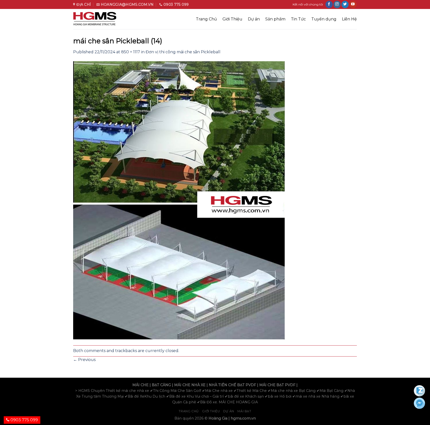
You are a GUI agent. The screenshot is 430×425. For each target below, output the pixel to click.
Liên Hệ (349, 19)
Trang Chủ (206, 19)
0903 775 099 (23, 420)
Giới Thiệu (232, 19)
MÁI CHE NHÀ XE (190, 385)
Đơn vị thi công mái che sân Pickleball (183, 52)
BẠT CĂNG (161, 385)
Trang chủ (189, 411)
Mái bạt (244, 411)
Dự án (254, 19)
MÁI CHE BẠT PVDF (277, 385)
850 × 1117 (130, 52)
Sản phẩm (275, 19)
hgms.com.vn (243, 418)
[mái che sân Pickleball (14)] (179, 199)
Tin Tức (298, 19)
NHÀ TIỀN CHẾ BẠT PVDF (232, 385)
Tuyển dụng (323, 19)
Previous (84, 359)
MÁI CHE (140, 385)
